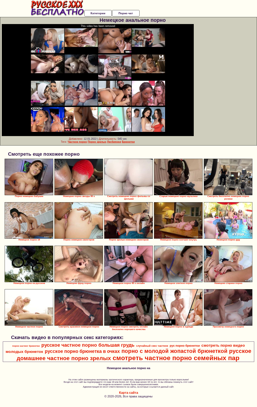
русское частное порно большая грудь (88, 345)
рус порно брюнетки (185, 345)
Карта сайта (128, 392)
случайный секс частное (152, 345)
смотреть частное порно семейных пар (176, 358)
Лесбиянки (114, 141)
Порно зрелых (97, 141)
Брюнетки (128, 141)
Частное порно (77, 141)
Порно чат (125, 13)
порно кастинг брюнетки (26, 346)
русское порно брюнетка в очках (82, 351)
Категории (98, 13)
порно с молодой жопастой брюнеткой (174, 351)
